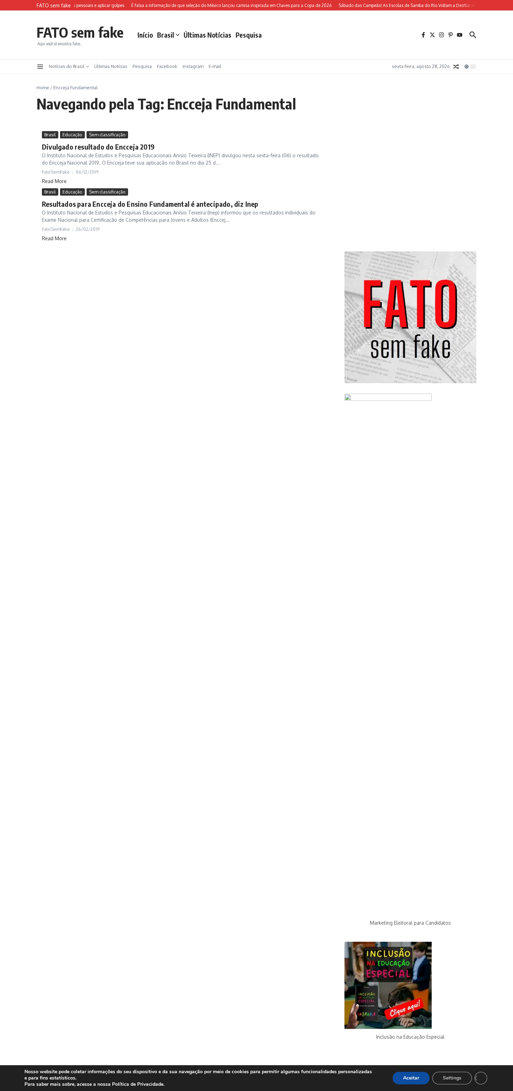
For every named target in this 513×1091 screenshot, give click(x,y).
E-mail (215, 66)
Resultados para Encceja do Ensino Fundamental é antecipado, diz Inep (150, 203)
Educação (72, 134)
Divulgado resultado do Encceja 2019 (98, 146)
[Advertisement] (410, 186)
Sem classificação (107, 134)
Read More (54, 181)
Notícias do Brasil (66, 66)
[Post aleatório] (456, 66)
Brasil (165, 35)
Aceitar (411, 1078)
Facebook (167, 66)
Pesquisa (249, 35)
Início (145, 35)
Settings (452, 1078)
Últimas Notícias (207, 35)
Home (43, 87)
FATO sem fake (80, 32)
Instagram (193, 66)
